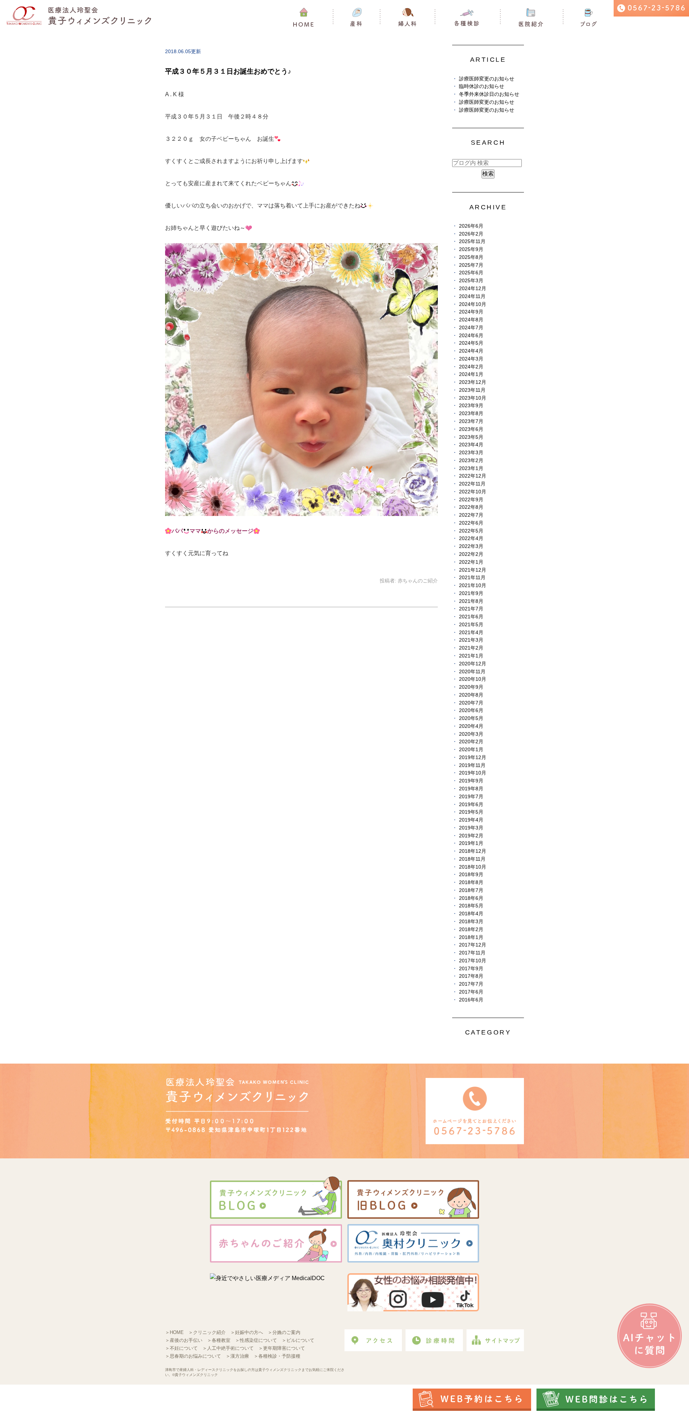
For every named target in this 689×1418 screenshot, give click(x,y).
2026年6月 (471, 226)
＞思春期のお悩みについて (193, 1356)
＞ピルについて (298, 1340)
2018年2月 (471, 929)
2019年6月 (471, 804)
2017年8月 (471, 976)
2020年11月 (472, 671)
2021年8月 (471, 601)
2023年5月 (471, 437)
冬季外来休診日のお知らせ (489, 94)
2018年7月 (471, 890)
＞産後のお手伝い (183, 1340)
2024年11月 (472, 296)
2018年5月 (471, 905)
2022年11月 (472, 484)
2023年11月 (472, 390)
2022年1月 (471, 562)
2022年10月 (472, 491)
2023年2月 (471, 460)
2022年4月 (471, 538)
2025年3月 (471, 280)
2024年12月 (472, 288)
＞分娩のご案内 (284, 1332)
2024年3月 (471, 359)
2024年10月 (472, 304)
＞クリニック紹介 (207, 1332)
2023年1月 (471, 468)
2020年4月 (471, 726)
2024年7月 (471, 327)
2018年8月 (471, 882)
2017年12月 (472, 945)
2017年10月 (472, 960)
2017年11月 (472, 953)
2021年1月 (471, 656)
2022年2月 (471, 554)
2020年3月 (471, 734)
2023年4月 (471, 444)
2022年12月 (472, 476)
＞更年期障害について (281, 1348)
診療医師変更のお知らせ (486, 79)
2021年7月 (471, 609)
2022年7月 (471, 515)
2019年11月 (472, 765)
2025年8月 (471, 257)
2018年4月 (471, 913)
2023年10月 (472, 398)
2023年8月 (471, 413)
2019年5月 (471, 812)
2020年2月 (471, 741)
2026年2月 (471, 234)
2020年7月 (471, 703)
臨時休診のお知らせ (481, 86)
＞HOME (174, 1332)
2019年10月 (472, 773)
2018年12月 (472, 851)
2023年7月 (471, 421)
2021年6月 (471, 616)
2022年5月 (471, 531)
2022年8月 (471, 507)
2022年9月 (471, 499)
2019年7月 (471, 796)
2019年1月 (471, 843)
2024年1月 (471, 374)
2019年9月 (471, 781)
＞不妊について (181, 1348)
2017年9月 (471, 968)
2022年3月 (471, 546)
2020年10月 (472, 679)
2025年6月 (471, 272)
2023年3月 (471, 452)
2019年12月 (472, 757)
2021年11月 (472, 577)
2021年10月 (472, 585)
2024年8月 (471, 319)
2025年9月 (471, 249)
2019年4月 (471, 820)
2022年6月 (471, 523)
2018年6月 (471, 898)
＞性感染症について (256, 1340)
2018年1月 (471, 937)
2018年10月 (472, 867)
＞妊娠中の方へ (246, 1332)
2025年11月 (472, 241)
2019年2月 (471, 835)
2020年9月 (471, 687)
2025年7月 (471, 265)
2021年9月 (471, 593)
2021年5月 (471, 624)
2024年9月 (471, 312)
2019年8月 (471, 788)
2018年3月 (471, 921)
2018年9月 (471, 874)
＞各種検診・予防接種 (277, 1356)
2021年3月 (471, 640)
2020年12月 (472, 663)
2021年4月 (471, 632)
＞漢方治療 (237, 1356)
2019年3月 (471, 828)
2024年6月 (471, 335)
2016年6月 (471, 1000)
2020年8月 (471, 695)
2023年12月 (472, 382)
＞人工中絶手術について (228, 1348)
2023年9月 (471, 405)
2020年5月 (471, 718)
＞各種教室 (218, 1340)
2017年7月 (471, 984)
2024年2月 (471, 366)
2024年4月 (471, 351)
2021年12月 (472, 570)
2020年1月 (471, 749)
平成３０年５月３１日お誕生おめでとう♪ (228, 71)
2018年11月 (472, 859)
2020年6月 (471, 710)
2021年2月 (471, 648)
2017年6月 (471, 992)
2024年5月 (471, 343)
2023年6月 (471, 429)
